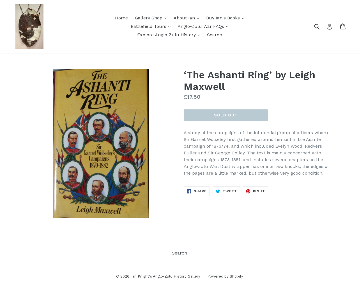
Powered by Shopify (225, 276)
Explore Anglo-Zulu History (170, 34)
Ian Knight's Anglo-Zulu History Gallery (165, 276)
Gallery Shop (152, 18)
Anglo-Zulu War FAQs (204, 26)
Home (121, 18)
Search (214, 34)
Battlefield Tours (152, 26)
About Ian (188, 18)
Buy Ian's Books (226, 18)
